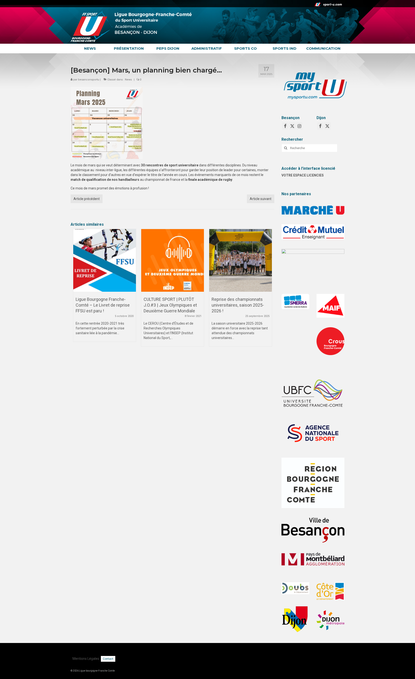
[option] (105, 288)
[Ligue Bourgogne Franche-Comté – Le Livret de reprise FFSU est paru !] (104, 260)
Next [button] (267, 290)
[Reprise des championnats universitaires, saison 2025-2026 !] (240, 260)
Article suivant (260, 199)
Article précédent (86, 199)
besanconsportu (88, 79)
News (128, 79)
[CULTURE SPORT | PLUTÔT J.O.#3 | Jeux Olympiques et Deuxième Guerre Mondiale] (172, 260)
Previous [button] (77, 290)
